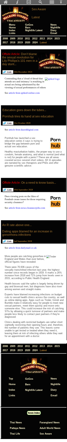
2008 (5, 38)
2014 (50, 38)
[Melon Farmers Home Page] (6, 3)
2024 (35, 42)
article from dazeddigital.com (23, 129)
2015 (57, 38)
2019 (20, 42)
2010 (20, 38)
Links (12, 33)
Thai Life (15, 433)
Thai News (16, 422)
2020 (28, 42)
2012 (35, 38)
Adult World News (50, 428)
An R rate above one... (17, 225)
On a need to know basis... (38, 182)
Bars (27, 27)
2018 (13, 42)
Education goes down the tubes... (24, 110)
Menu (12, 24)
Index (12, 30)
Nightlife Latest (33, 30)
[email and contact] (29, 3)
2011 (27, 38)
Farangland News (50, 422)
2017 (5, 42)
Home (12, 27)
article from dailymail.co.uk (23, 247)
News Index (34, 413)
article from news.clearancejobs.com (27, 207)
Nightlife (55, 27)
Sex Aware (46, 433)
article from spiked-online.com (24, 92)
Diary (53, 30)
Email (53, 33)
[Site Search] (40, 3)
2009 (13, 38)
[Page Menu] (52, 3)
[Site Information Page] (17, 3)
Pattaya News (17, 428)
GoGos (29, 24)
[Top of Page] (62, 3)
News (53, 24)
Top (11, 378)
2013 (42, 38)
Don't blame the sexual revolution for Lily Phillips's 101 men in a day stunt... (19, 59)
